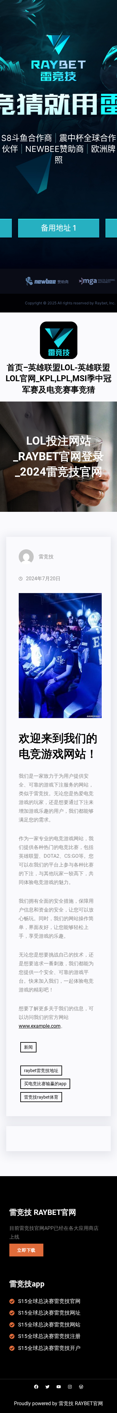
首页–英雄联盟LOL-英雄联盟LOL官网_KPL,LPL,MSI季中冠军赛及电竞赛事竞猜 (58, 378)
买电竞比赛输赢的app (45, 1083)
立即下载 (26, 1250)
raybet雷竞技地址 (41, 1070)
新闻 (28, 1047)
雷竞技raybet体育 (41, 1097)
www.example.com (40, 1026)
